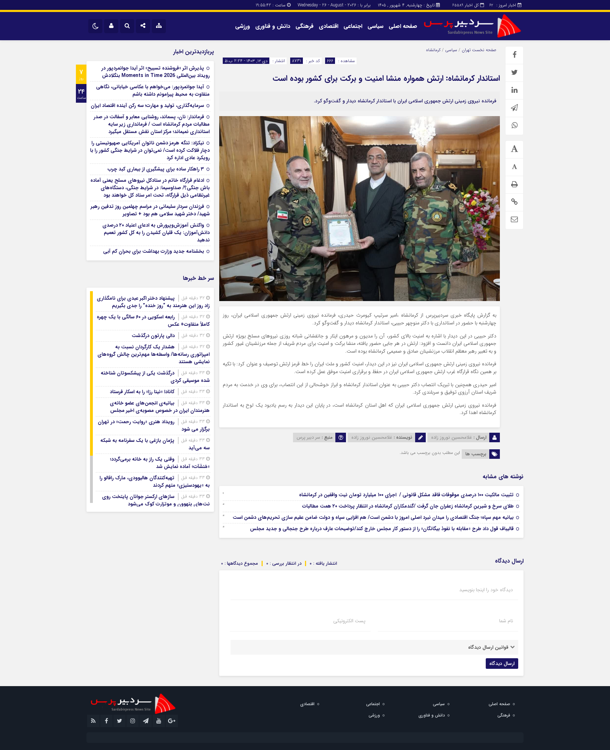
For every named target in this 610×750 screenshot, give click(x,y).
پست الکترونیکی (349, 620)
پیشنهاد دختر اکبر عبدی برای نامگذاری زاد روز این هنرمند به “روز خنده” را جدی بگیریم (153, 302)
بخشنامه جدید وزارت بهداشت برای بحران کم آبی (153, 251)
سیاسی (375, 26)
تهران (466, 50)
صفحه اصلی (403, 26)
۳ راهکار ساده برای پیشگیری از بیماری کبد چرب (156, 169)
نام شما (506, 620)
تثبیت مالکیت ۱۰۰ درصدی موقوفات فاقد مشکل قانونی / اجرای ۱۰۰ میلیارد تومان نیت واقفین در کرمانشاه (406, 495)
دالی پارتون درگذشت (153, 336)
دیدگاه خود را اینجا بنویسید (486, 589)
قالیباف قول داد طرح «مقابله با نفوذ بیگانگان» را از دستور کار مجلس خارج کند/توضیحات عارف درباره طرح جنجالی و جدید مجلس (382, 529)
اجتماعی (352, 26)
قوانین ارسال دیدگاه (488, 647)
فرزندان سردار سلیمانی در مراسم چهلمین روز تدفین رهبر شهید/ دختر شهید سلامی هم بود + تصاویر (150, 210)
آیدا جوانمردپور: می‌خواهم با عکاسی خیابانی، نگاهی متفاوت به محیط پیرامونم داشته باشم (153, 90)
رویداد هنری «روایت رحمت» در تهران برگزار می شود (154, 425)
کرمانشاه (433, 50)
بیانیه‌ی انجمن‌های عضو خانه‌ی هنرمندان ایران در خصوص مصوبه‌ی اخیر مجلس (160, 406)
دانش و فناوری (272, 26)
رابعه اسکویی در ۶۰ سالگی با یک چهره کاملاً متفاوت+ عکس (153, 320)
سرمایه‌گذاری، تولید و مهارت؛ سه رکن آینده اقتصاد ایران (147, 105)
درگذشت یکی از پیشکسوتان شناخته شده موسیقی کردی (155, 376)
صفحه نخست (483, 50)
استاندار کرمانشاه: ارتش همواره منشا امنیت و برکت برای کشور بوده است (386, 78)
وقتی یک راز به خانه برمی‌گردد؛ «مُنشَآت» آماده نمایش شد (160, 462)
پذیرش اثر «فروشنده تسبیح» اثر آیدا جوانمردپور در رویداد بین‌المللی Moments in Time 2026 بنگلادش (155, 71)
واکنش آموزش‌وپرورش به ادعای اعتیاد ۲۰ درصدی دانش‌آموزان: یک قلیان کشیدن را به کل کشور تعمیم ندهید (156, 232)
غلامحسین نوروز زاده (451, 437)
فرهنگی (304, 26)
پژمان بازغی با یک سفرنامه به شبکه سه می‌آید (155, 444)
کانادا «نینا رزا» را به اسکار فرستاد (142, 392)
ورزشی (242, 26)
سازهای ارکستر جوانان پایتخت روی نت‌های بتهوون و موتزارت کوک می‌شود (156, 500)
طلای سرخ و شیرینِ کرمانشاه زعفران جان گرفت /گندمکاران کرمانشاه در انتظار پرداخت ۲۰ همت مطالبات (408, 506)
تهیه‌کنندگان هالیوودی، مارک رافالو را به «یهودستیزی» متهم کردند (155, 481)
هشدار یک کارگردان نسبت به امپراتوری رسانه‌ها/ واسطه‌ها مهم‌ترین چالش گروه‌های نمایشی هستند (153, 354)
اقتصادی (328, 26)
